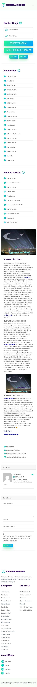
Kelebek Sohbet (12, 107)
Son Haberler (11, 147)
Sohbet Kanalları (12, 209)
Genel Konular (11, 85)
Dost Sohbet (11, 196)
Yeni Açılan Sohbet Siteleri (15, 205)
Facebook (8, 661)
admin (12, 447)
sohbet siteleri (8, 315)
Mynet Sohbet (11, 121)
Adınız (5, 519)
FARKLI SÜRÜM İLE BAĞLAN (19, 50)
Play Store (14, 57)
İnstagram (8, 669)
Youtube (7, 673)
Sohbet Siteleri (11, 143)
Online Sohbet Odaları (26, 607)
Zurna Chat (10, 160)
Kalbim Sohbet (11, 103)
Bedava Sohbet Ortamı (14, 183)
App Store (23, 57)
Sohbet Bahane (11, 178)
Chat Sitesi (10, 81)
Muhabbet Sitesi (12, 116)
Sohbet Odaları (11, 138)
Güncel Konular (11, 94)
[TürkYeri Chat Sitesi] (18, 242)
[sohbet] (13, 5)
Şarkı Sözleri (11, 125)
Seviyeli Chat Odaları (26, 610)
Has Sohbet (10, 98)
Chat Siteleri (10, 218)
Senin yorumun (8, 504)
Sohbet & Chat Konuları (14, 134)
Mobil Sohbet (11, 112)
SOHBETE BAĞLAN (18, 43)
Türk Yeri (27, 278)
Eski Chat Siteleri (12, 222)
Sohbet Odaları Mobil (13, 200)
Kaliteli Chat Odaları (13, 214)
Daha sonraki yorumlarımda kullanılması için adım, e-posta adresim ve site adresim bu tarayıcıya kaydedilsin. (17, 538)
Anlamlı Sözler (11, 76)
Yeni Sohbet (10, 156)
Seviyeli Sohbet (11, 129)
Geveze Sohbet (11, 90)
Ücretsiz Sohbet (12, 151)
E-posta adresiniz (9, 526)
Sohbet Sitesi (11, 192)
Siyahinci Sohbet (25, 592)
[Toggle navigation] (33, 5)
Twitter (7, 665)
